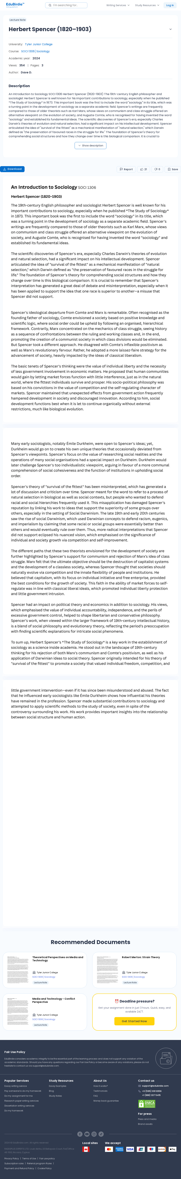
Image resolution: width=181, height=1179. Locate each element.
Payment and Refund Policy (19, 1168)
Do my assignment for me (18, 1095)
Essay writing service (15, 1085)
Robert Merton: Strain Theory (141, 957)
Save (175, 169)
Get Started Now (134, 1021)
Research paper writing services (21, 1100)
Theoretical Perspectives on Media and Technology (57, 959)
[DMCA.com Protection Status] (157, 1103)
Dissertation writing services (19, 1105)
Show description (92, 145)
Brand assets (145, 1124)
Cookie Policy (44, 1168)
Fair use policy (47, 1158)
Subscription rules (14, 1163)
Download (15, 169)
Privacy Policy (11, 1158)
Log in (170, 5)
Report (128, 169)
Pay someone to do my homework (22, 1090)
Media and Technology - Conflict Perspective (53, 1000)
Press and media (147, 1119)
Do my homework (13, 1110)
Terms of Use (29, 1158)
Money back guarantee (106, 1100)
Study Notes (55, 1095)
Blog (51, 1090)
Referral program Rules (39, 1163)
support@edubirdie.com (46, 1065)
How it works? (101, 1085)
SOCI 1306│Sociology (35, 51)
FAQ (96, 1095)
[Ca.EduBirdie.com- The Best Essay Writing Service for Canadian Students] (85, 1151)
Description (19, 85)
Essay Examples (57, 1085)
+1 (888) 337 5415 (151, 1095)
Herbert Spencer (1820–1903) (50, 29)
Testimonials (100, 1090)
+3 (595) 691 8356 (152, 1091)
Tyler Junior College (38, 44)
